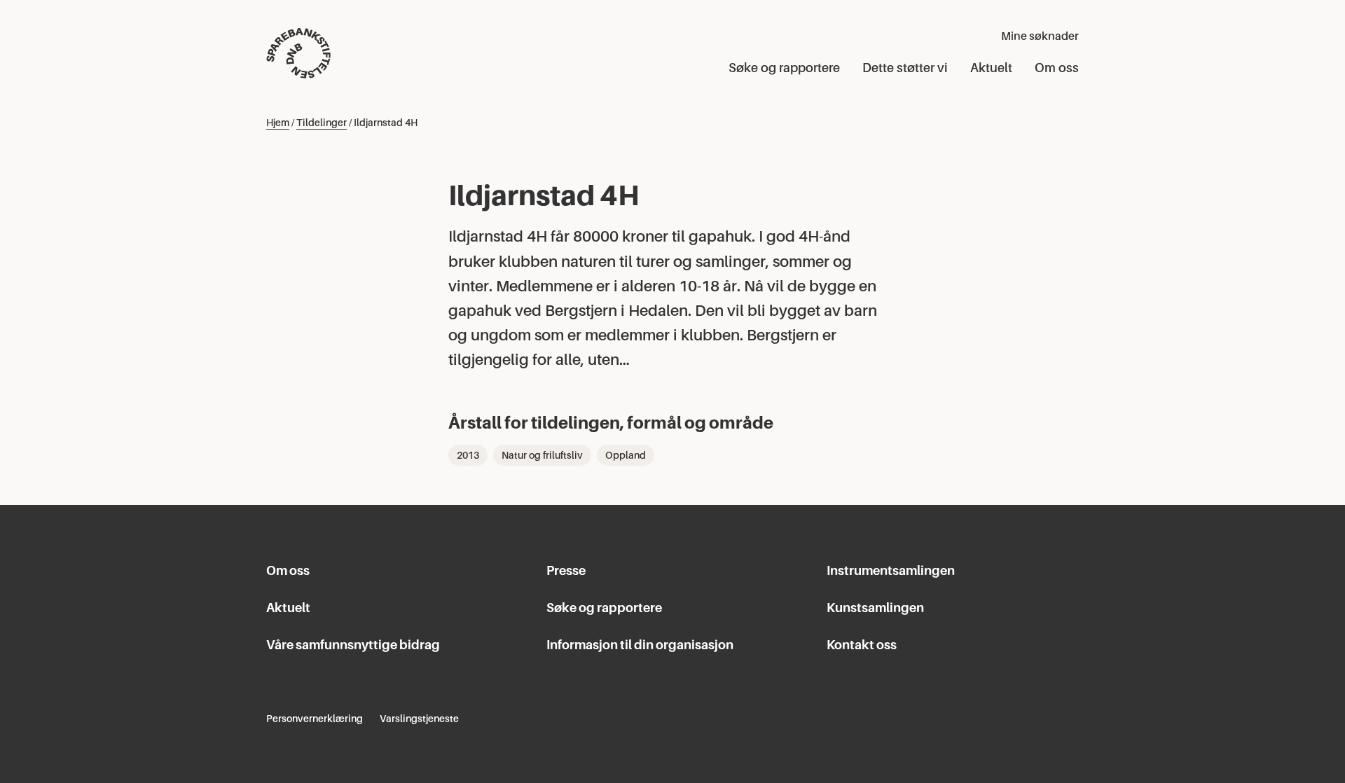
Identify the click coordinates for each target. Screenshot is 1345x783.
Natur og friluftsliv (542, 455)
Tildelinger (321, 122)
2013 (468, 455)
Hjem (277, 122)
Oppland (625, 455)
